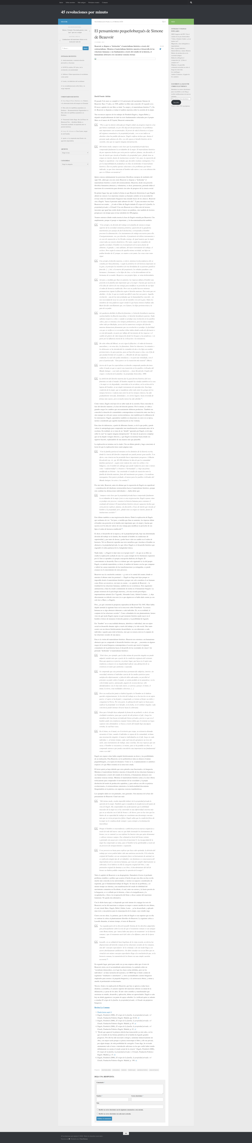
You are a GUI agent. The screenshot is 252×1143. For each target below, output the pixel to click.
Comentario (100, 1082)
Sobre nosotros (70, 2)
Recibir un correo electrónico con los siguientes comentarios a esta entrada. (121, 1110)
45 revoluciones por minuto (84, 12)
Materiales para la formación (108, 21)
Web (97, 1103)
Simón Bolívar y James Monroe (181, 51)
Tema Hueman (84, 1139)
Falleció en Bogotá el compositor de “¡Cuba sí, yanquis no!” (179, 60)
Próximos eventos (93, 2)
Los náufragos (175, 72)
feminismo (123, 1070)
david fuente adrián (106, 1070)
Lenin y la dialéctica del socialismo (73, 81)
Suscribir (176, 102)
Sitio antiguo (82, 2)
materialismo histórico (142, 1070)
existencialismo (116, 1070)
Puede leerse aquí (103, 1012)
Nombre (99, 1096)
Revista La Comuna (102, 1007)
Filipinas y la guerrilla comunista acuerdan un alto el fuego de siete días (180, 67)
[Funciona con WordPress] (69, 1139)
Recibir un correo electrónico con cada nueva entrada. (115, 1114)
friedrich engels (131, 1070)
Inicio (61, 2)
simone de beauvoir (153, 1070)
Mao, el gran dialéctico (178, 48)
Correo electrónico (137, 1096)
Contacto (105, 2)
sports (64, 138)
